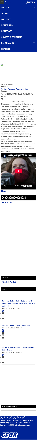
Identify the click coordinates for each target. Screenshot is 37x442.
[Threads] (24, 197)
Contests (6, 31)
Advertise (26, 423)
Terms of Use (27, 420)
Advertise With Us (11, 37)
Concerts (7, 25)
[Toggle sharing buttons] (3, 311)
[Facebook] (4, 197)
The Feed (6, 19)
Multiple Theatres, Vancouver (13, 89)
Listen (31, 2)
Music (4, 13)
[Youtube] (16, 197)
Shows (5, 7)
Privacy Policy (16, 420)
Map (26, 89)
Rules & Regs (5, 420)
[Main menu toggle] (2, 2)
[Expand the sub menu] (34, 7)
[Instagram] (12, 197)
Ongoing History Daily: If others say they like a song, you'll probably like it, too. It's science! (18, 303)
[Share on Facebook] (2, 191)
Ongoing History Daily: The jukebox (16, 325)
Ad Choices (5, 430)
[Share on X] (3, 191)
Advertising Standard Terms (11, 423)
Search (5, 49)
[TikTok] (20, 197)
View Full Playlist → (10, 282)
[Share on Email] (5, 191)
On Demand (7, 43)
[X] (8, 197)
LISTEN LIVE (7, 203)
